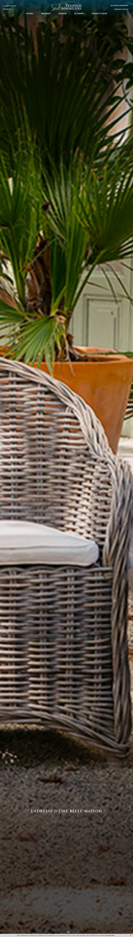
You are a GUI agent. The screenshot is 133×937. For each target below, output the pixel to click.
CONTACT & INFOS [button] (99, 13)
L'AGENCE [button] (62, 13)
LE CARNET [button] (79, 13)
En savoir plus (109, 935)
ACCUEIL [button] (29, 13)
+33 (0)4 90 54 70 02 (9, 6)
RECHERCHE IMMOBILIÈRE (119, 5)
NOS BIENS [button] (45, 13)
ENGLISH (125, 9)
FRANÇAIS (117, 9)
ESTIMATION (7, 9)
